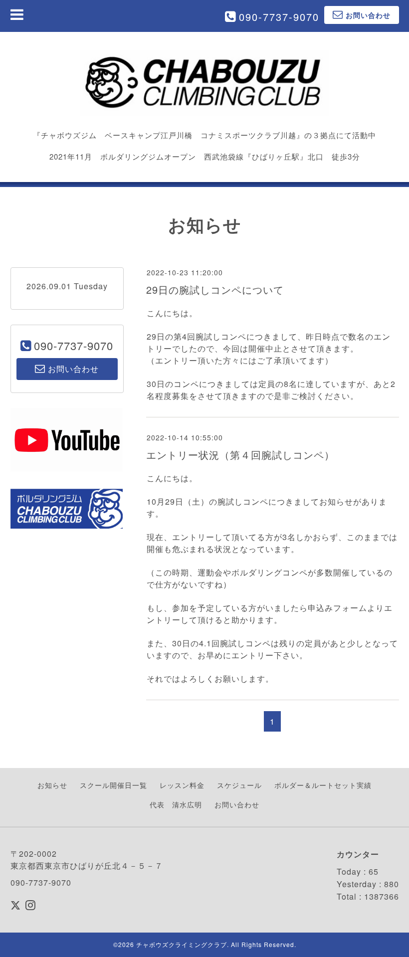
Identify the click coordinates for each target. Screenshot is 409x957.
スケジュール (239, 785)
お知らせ (52, 785)
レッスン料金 (182, 785)
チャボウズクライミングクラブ (181, 944)
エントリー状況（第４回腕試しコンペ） (240, 454)
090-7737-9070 (279, 16)
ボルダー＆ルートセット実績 (323, 785)
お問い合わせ (236, 804)
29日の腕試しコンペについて (215, 289)
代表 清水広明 (176, 804)
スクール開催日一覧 (113, 785)
